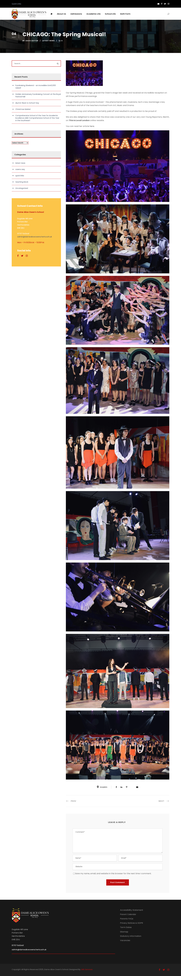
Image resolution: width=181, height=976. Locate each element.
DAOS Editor (32, 40)
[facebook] (161, 3)
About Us (61, 13)
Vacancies (125, 940)
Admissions (76, 13)
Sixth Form (125, 13)
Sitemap (124, 931)
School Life (110, 13)
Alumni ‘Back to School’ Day (27, 103)
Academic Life (93, 13)
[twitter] (165, 3)
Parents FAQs (126, 918)
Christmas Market (23, 109)
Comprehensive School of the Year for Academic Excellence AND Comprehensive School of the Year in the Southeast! (37, 118)
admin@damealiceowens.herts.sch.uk (34, 236)
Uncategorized (21, 188)
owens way (20, 169)
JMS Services (87, 969)
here (92, 126)
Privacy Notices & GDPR (131, 923)
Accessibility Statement (131, 910)
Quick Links (16, 3)
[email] (158, 3)
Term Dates (126, 927)
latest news (48, 40)
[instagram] (168, 3)
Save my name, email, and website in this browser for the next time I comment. (113, 873)
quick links (19, 175)
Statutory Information (130, 936)
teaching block (21, 182)
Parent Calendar (128, 914)
